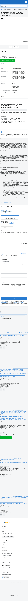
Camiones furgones (17, 314)
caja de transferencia (16, 68)
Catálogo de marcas (6, 562)
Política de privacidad (6, 555)
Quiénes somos (5, 528)
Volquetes (10, 312)
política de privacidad (5, 302)
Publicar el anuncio (6, 437)
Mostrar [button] (11, 222)
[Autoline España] (8, 2)
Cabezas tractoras (4, 312)
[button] (26, 2)
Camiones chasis (9, 314)
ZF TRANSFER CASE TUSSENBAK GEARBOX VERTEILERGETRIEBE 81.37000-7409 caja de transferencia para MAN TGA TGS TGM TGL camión (13, 418)
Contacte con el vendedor (7, 60)
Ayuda (3, 531)
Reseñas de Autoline (6, 560)
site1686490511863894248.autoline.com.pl (10, 215)
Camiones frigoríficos (8, 315)
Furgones (2, 316)
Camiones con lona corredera (19, 315)
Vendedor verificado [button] (6, 211)
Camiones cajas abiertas (18, 312)
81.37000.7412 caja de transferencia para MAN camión (13, 462)
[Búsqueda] (26, 6)
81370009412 (21, 73)
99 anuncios (7, 212)
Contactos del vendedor (7, 533)
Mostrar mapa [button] (24, 243)
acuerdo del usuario (18, 302)
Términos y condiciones (7, 553)
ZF (12, 63)
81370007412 (21, 71)
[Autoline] (5, 9)
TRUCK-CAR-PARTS (5, 210)
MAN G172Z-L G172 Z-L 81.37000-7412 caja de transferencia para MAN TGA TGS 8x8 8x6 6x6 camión (13, 502)
